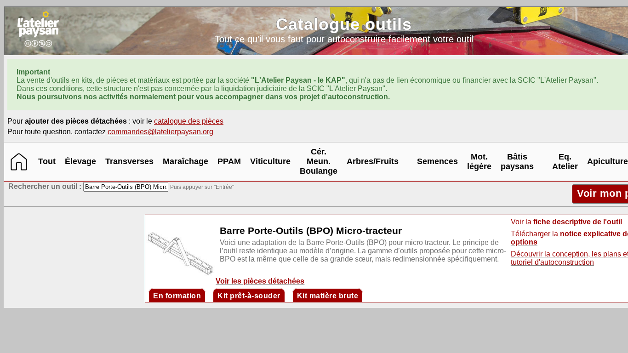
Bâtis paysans (517, 161)
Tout (47, 161)
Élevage (80, 161)
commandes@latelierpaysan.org (160, 132)
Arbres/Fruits (373, 161)
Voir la (566, 222)
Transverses (129, 161)
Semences (437, 161)
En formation (177, 296)
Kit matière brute (328, 296)
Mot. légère (479, 161)
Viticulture (270, 161)
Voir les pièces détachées (260, 281)
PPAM (229, 161)
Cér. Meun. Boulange (318, 161)
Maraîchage (185, 161)
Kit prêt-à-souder (248, 296)
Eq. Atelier (565, 161)
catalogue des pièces (188, 121)
